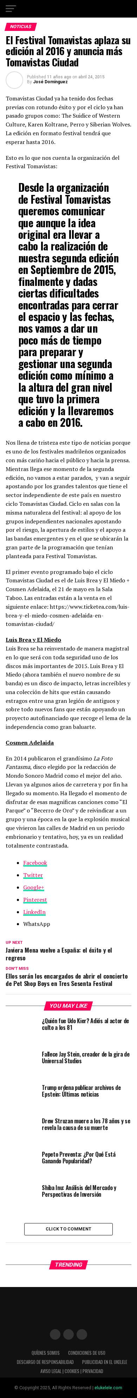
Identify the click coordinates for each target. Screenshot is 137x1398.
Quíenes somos (46, 1353)
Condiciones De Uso (86, 1353)
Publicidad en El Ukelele (104, 1362)
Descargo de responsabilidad (45, 1362)
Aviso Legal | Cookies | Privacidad (71, 1371)
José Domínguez (50, 81)
